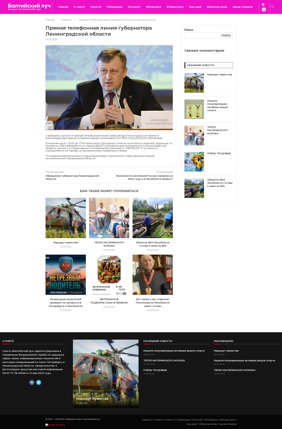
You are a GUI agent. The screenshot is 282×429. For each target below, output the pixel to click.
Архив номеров (243, 6)
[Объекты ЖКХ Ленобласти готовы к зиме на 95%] (153, 218)
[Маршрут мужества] (66, 218)
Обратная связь (217, 6)
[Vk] (31, 382)
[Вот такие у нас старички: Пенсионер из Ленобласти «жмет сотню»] (153, 275)
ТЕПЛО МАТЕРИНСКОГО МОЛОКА (217, 130)
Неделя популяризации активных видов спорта (217, 105)
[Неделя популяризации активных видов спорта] (194, 109)
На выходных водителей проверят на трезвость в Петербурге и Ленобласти (66, 302)
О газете (79, 6)
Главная (63, 6)
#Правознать (175, 6)
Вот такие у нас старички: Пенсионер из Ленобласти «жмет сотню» (153, 302)
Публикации (115, 6)
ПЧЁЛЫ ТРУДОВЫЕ (219, 153)
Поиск (188, 29)
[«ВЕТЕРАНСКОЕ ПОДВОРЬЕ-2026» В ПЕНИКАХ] (109, 275)
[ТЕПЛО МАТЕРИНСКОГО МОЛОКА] (109, 218)
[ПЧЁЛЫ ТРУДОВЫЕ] (194, 162)
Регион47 (134, 6)
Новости (95, 6)
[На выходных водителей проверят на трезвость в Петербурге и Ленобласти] (66, 275)
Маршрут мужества (65, 242)
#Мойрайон (153, 6)
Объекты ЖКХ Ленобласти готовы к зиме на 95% (219, 183)
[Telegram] (38, 382)
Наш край (195, 6)
